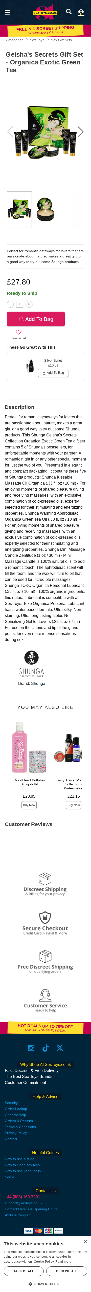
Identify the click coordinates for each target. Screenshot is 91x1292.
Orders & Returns (19, 1121)
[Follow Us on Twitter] (59, 1048)
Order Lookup (16, 1108)
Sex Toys (37, 40)
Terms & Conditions (20, 1127)
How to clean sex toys (22, 1165)
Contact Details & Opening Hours (31, 1209)
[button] (8, 12)
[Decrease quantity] (10, 304)
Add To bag (39, 319)
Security (11, 1102)
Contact (11, 1139)
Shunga (38, 683)
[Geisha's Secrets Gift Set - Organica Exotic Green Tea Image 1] (45, 131)
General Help (15, 1115)
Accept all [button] (24, 1271)
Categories (14, 40)
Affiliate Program (18, 1215)
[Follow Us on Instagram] (31, 1048)
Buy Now (29, 805)
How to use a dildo (19, 1159)
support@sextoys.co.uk (23, 1203)
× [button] (85, 1241)
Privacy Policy (16, 1133)
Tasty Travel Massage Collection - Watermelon (73, 784)
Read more (63, 1261)
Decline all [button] (66, 1271)
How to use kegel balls (23, 1171)
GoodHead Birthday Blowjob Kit (29, 782)
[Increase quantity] (29, 304)
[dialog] (45, 1264)
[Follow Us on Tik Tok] (45, 1048)
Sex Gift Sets (61, 40)
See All (10, 1177)
